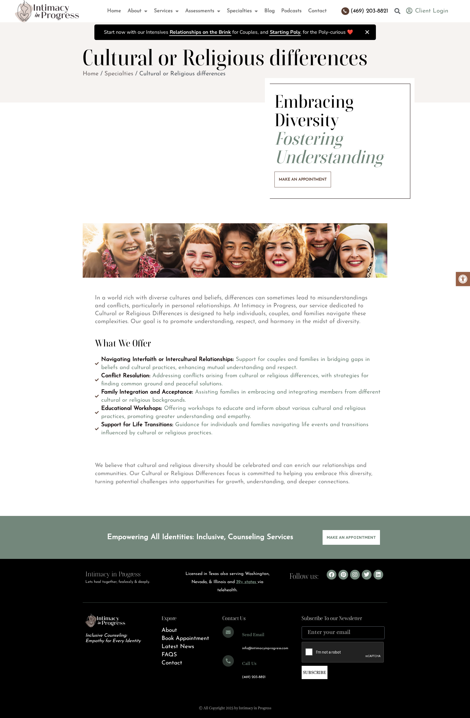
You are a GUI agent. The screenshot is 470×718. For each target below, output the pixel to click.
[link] (463, 279)
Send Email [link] (253, 635)
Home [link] (90, 74)
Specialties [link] (118, 74)
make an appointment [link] (303, 180)
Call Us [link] (249, 664)
